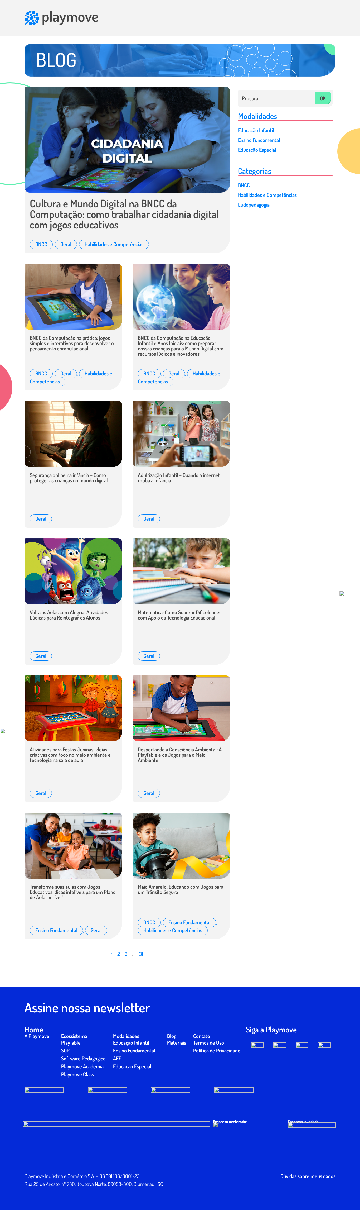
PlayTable (71, 1042)
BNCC (41, 244)
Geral (65, 244)
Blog (171, 1035)
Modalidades (126, 1035)
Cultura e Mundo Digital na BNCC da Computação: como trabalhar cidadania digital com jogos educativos (124, 214)
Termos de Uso (208, 1042)
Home (34, 1029)
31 (141, 953)
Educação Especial (132, 1066)
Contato (201, 1035)
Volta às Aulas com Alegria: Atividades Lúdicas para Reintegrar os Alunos (69, 615)
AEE (117, 1058)
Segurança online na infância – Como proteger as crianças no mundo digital (69, 477)
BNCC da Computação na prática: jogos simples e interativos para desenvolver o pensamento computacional (72, 343)
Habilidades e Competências (114, 244)
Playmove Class (77, 1074)
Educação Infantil (131, 1042)
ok (323, 98)
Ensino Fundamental (56, 930)
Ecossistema (74, 1035)
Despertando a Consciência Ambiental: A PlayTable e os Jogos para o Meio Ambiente (180, 754)
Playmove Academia (82, 1066)
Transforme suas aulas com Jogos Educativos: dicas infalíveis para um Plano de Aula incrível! (73, 892)
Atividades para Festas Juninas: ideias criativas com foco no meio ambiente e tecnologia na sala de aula (70, 754)
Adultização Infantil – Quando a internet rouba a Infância (179, 477)
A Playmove (37, 1035)
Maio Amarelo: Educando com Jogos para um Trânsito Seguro (180, 889)
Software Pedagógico (83, 1058)
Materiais (176, 1042)
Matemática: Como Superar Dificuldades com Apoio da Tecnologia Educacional (179, 615)
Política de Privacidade (216, 1050)
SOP (65, 1050)
